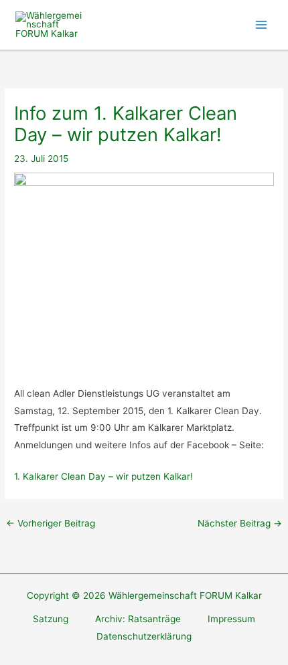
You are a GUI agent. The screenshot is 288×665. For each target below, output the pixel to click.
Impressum (231, 618)
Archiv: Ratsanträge (138, 618)
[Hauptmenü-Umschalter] (261, 25)
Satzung (50, 618)
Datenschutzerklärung (144, 636)
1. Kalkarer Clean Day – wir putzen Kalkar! (103, 476)
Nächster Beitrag (240, 523)
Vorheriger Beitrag (50, 523)
